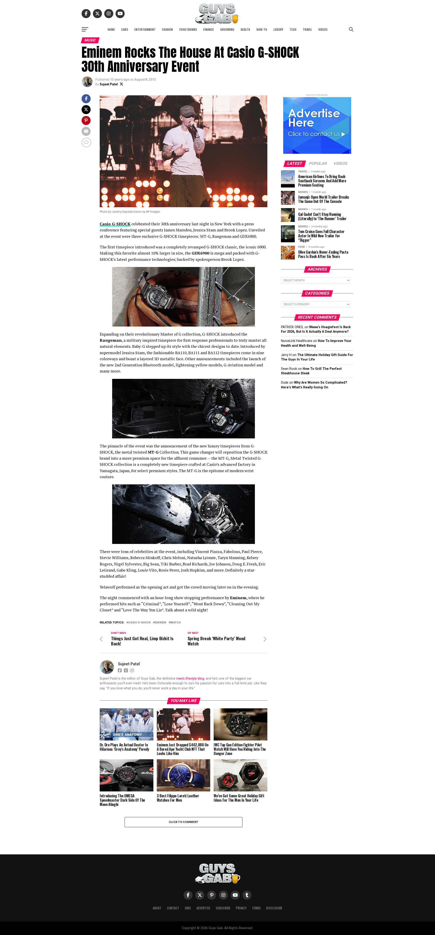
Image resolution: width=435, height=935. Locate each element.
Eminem (160, 622)
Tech (293, 29)
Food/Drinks (188, 29)
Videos (322, 29)
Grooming (227, 29)
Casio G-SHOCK (139, 622)
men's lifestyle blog (190, 678)
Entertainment (145, 29)
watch (175, 622)
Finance (208, 29)
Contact (173, 908)
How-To (261, 29)
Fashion (167, 29)
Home (111, 29)
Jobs (188, 908)
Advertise (203, 908)
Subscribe (223, 908)
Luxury (278, 29)
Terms (256, 908)
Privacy (241, 908)
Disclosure (274, 908)
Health (245, 29)
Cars (124, 29)
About (157, 908)
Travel (307, 29)
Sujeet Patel (109, 84)
